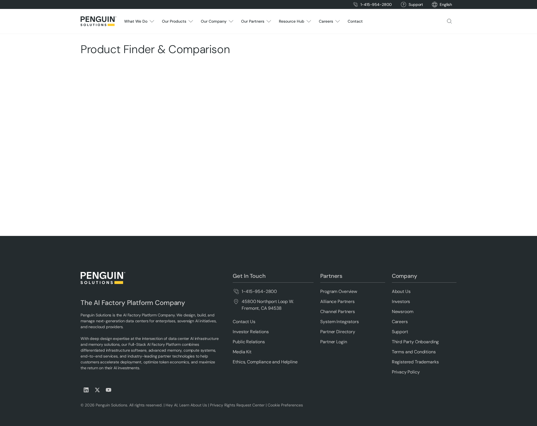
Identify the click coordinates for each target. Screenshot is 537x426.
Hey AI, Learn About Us (186, 405)
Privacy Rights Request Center (237, 405)
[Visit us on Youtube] (108, 390)
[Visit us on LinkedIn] (86, 390)
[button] (446, 5)
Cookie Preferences (285, 405)
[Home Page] (98, 21)
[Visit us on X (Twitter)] (97, 390)
